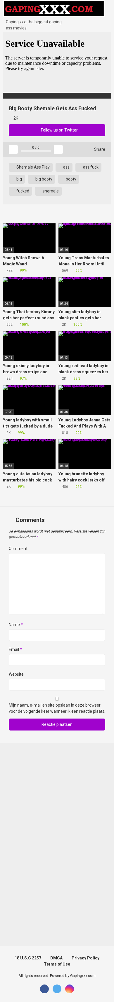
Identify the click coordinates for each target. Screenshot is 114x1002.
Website (16, 674)
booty (70, 179)
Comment (18, 548)
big (18, 179)
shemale (50, 191)
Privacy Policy (85, 958)
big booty (43, 179)
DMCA (56, 958)
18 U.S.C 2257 (28, 958)
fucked (22, 191)
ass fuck (90, 167)
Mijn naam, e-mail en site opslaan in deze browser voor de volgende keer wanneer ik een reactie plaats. (57, 708)
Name (16, 624)
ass (66, 167)
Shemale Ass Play (32, 167)
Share (99, 149)
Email (15, 649)
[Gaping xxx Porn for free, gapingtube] (54, 9)
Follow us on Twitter (59, 130)
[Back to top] (103, 990)
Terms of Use (57, 964)
